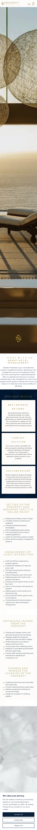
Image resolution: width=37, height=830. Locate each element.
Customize (18, 820)
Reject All (18, 826)
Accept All (18, 814)
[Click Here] (33, 3)
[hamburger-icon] (29, 3)
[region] (18, 811)
